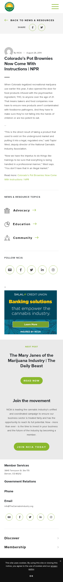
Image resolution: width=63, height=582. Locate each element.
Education (21, 224)
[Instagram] (53, 269)
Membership (15, 547)
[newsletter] (9, 517)
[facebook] (19, 517)
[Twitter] (31, 269)
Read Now (32, 381)
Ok (32, 576)
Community (22, 238)
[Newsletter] (9, 269)
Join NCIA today (31, 447)
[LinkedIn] (42, 269)
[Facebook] (20, 269)
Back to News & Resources (32, 20)
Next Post (31, 347)
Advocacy (21, 210)
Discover (11, 538)
